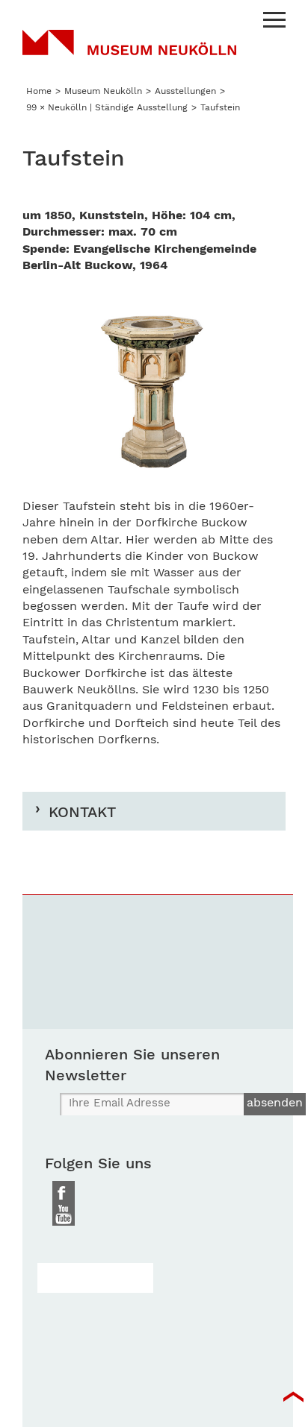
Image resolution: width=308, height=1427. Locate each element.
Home (39, 91)
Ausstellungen (185, 91)
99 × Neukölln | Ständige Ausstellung (107, 107)
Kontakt (82, 811)
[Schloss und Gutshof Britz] (95, 1278)
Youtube (63, 1214)
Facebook (63, 1192)
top (293, 1397)
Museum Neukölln (129, 52)
